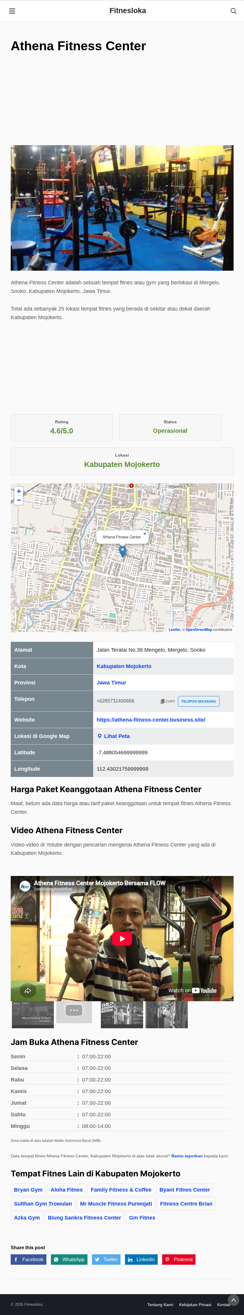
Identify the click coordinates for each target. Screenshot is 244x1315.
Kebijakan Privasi (195, 1304)
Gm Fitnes (142, 1218)
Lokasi (122, 455)
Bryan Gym (28, 1190)
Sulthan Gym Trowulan (43, 1204)
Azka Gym (27, 1218)
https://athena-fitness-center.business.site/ (151, 720)
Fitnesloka (128, 10)
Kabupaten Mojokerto (124, 666)
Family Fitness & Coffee (121, 1190)
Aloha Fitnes (67, 1190)
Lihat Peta (116, 736)
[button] (122, 552)
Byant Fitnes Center (184, 1190)
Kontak (223, 1304)
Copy (170, 701)
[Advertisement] (122, 113)
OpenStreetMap (199, 629)
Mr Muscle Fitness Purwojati (116, 1204)
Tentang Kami (160, 1304)
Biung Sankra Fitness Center (84, 1218)
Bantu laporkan (187, 1155)
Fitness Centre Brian (186, 1204)
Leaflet (174, 629)
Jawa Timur (111, 683)
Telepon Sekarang (198, 701)
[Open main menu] (12, 11)
